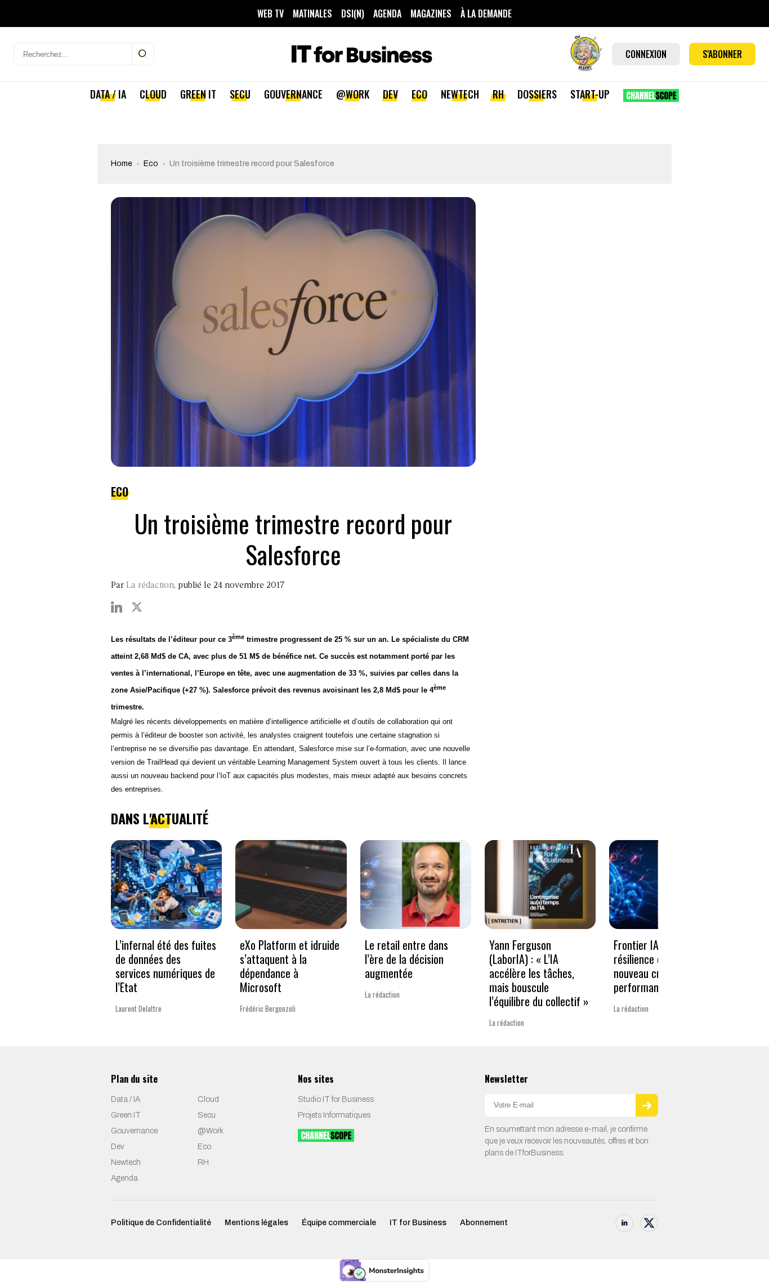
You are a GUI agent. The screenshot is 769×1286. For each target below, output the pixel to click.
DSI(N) (352, 13)
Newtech (460, 94)
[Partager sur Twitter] (136, 607)
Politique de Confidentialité (161, 1222)
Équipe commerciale (339, 1222)
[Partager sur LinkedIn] (116, 607)
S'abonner (722, 54)
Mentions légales (256, 1222)
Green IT (198, 94)
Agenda (387, 13)
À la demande (486, 13)
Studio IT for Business (336, 1099)
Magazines (430, 13)
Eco (419, 94)
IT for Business (418, 1222)
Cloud (153, 94)
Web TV (270, 13)
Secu (240, 94)
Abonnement (484, 1222)
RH (498, 94)
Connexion (646, 54)
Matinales (312, 13)
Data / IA (108, 94)
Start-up (590, 94)
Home (121, 163)
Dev (390, 94)
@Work (352, 94)
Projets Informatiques (334, 1115)
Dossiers (537, 94)
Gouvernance (293, 94)
